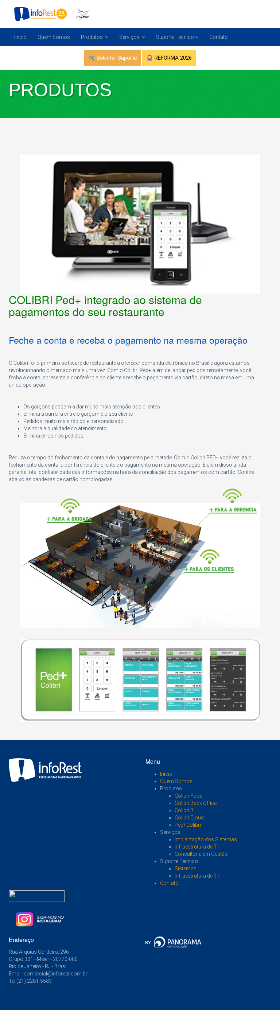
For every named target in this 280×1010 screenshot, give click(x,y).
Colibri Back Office (196, 803)
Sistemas (186, 868)
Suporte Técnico (175, 37)
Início (20, 37)
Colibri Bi (185, 810)
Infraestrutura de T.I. (197, 847)
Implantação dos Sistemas (206, 839)
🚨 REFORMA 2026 (169, 58)
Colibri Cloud (189, 818)
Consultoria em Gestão (201, 854)
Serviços (130, 37)
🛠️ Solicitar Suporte (112, 58)
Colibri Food (189, 796)
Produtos (92, 37)
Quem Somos (54, 37)
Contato (218, 37)
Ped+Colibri (188, 825)
